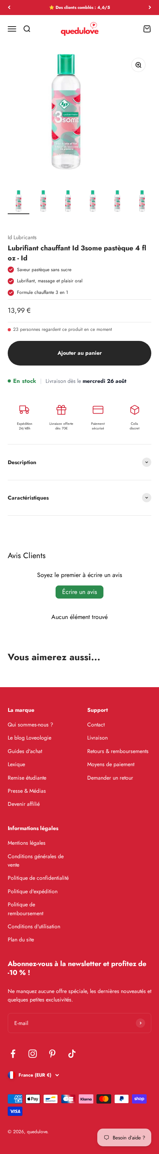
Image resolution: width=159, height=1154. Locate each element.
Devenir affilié (24, 804)
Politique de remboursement (25, 909)
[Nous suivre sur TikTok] (72, 1053)
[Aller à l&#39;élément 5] (117, 201)
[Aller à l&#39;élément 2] (43, 201)
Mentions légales (27, 843)
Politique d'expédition (33, 891)
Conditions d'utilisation (34, 926)
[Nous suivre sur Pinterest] (52, 1053)
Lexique (16, 764)
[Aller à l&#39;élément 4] (92, 201)
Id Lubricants (22, 237)
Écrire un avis (79, 591)
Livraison (97, 737)
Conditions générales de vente (36, 860)
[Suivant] (150, 7)
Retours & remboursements (118, 751)
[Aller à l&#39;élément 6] (142, 201)
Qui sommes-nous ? (30, 724)
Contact (96, 724)
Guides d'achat (25, 751)
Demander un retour (110, 778)
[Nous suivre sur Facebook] (13, 1053)
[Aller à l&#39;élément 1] (18, 201)
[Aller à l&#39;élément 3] (68, 201)
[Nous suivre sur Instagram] (32, 1053)
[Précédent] (9, 7)
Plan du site (21, 939)
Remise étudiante (27, 778)
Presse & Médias (27, 791)
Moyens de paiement (110, 764)
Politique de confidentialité (38, 878)
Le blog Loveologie (29, 737)
